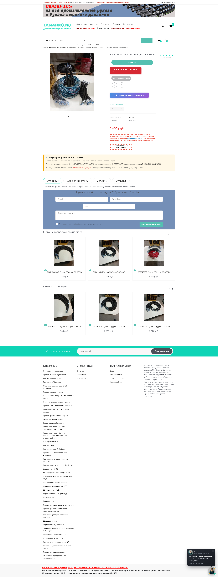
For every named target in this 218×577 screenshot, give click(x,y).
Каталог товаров (56, 40)
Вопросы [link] (102, 181)
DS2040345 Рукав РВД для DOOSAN (109, 272)
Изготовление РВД (85, 28)
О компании (82, 24)
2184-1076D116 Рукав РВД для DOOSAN (64, 327)
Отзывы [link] (121, 181)
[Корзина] (171, 25)
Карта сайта (116, 382)
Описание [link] (53, 181)
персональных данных (92, 224)
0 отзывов (166, 57)
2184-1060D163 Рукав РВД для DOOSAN (64, 272)
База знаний (103, 28)
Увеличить (74, 117)
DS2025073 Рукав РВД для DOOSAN (154, 272)
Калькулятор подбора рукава (125, 28)
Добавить (132, 62)
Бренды (116, 24)
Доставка (105, 24)
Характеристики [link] (77, 181)
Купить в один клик (121, 78)
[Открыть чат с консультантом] (211, 570)
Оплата (94, 24)
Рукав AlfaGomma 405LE (91, 45)
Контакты (128, 24)
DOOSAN (132, 117)
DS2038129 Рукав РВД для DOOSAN (109, 327)
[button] (123, 108)
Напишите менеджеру (81, 168)
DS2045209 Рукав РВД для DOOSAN (153, 327)
